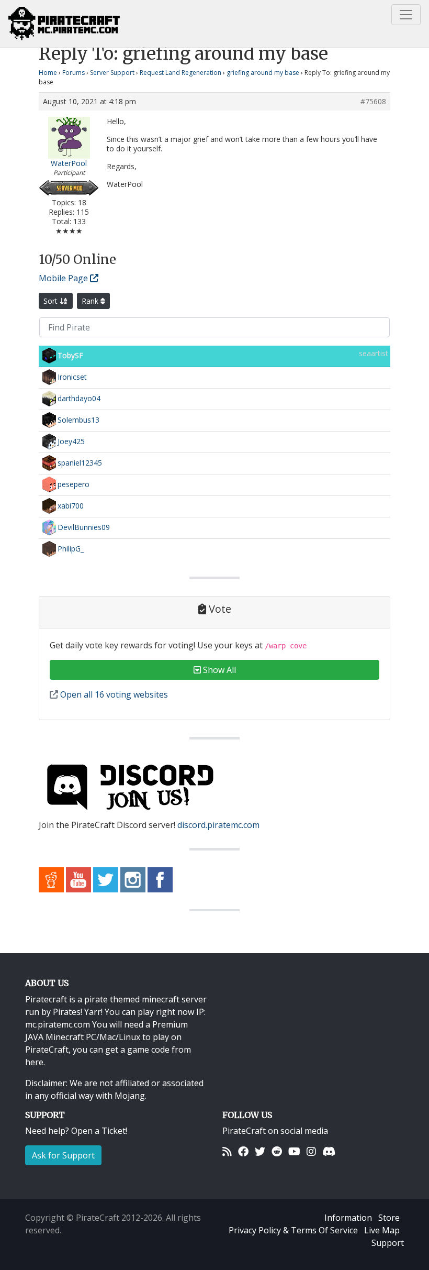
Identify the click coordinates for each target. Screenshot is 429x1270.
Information (348, 1217)
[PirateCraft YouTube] (78, 879)
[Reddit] (277, 1151)
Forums (73, 72)
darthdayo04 (79, 398)
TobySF (70, 355)
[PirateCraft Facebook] (160, 879)
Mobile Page (64, 278)
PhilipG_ (71, 549)
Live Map (382, 1230)
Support (387, 1243)
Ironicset (72, 377)
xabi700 (71, 506)
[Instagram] (311, 1151)
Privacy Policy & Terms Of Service (293, 1230)
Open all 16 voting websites (113, 694)
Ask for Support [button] (63, 1155)
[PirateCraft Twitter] (105, 879)
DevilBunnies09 (84, 527)
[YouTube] (294, 1151)
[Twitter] (260, 1151)
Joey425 (71, 441)
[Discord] (328, 1151)
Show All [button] (218, 670)
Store (389, 1217)
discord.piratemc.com (218, 825)
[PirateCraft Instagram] (132, 879)
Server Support (112, 72)
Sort (51, 301)
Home (48, 72)
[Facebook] (243, 1151)
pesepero (73, 484)
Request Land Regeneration (180, 72)
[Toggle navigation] (406, 14)
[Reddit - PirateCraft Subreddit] (51, 879)
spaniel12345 (80, 463)
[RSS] (227, 1151)
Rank (91, 301)
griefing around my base (263, 72)
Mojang (130, 1095)
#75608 (373, 101)
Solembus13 (78, 420)
